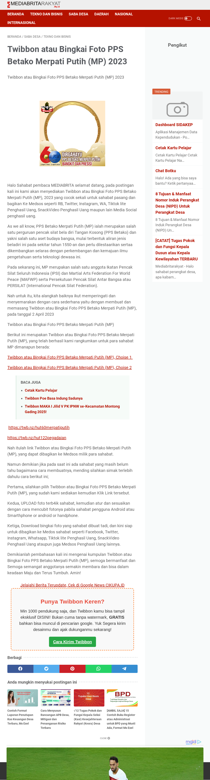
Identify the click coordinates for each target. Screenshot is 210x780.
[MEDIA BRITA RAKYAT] (36, 5)
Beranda (15, 14)
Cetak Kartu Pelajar (41, 390)
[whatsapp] (99, 669)
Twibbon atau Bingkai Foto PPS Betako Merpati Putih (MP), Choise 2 (69, 367)
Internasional (21, 23)
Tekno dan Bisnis (46, 14)
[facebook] (20, 669)
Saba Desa (78, 14)
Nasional (124, 14)
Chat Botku (165, 170)
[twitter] (46, 669)
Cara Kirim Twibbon (72, 642)
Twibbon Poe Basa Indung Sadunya (54, 398)
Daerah (101, 14)
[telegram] (125, 669)
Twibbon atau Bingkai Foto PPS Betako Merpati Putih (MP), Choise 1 (70, 357)
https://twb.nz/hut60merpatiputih (39, 427)
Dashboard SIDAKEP (174, 124)
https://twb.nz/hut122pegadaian (36, 437)
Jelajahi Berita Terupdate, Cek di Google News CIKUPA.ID (72, 585)
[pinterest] (72, 669)
